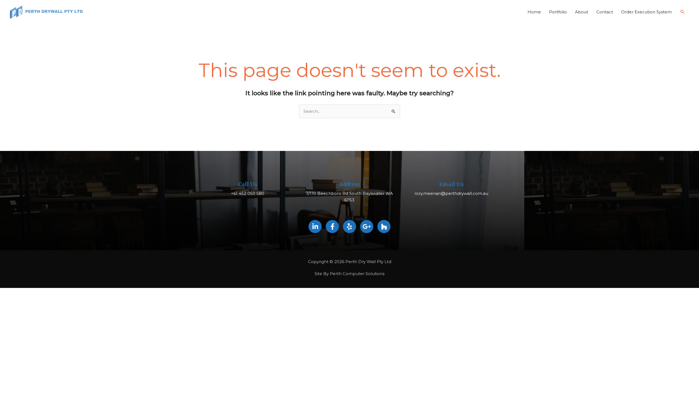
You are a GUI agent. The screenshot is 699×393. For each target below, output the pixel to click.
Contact (604, 11)
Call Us (247, 184)
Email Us (451, 184)
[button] (682, 12)
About (581, 11)
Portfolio (558, 11)
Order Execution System (646, 11)
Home (534, 11)
